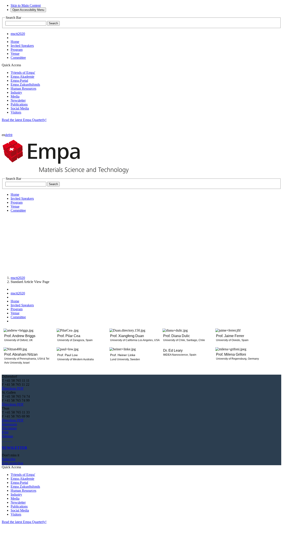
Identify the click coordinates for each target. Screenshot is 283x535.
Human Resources (23, 88)
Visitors (16, 112)
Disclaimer (9, 428)
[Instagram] (5, 440)
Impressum (9, 424)
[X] (7, 440)
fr (9, 135)
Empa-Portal (19, 80)
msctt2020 (18, 278)
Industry (16, 92)
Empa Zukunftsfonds (25, 84)
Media (15, 96)
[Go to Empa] (68, 174)
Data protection (12, 463)
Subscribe (8, 459)
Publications (19, 104)
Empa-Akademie (22, 76)
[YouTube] (9, 440)
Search (53, 23)
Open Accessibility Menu (28, 9)
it (11, 135)
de (6, 135)
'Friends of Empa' (23, 72)
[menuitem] (15, 42)
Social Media (20, 108)
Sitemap (7, 436)
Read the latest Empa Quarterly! (24, 120)
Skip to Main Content (26, 5)
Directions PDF (13, 388)
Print (5, 432)
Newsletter (18, 100)
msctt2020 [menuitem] (18, 34)
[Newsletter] (2, 440)
